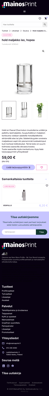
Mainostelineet (8, 320)
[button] (43, 51)
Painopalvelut (7, 326)
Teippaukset (7, 313)
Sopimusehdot (24, 383)
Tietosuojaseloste (20, 385)
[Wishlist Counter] (40, 18)
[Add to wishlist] (41, 167)
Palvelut (7, 306)
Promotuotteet (8, 332)
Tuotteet (5, 31)
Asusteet (5, 300)
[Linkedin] (3, 366)
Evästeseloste (37, 383)
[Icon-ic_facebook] (12, 366)
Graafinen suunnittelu (11, 323)
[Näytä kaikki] (45, 179)
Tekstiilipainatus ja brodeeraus (15, 310)
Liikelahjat (15, 31)
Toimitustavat (12, 383)
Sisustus (26, 31)
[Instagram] (8, 366)
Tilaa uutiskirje (11, 373)
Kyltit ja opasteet (9, 316)
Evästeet (32, 385)
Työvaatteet (7, 294)
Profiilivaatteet (8, 291)
